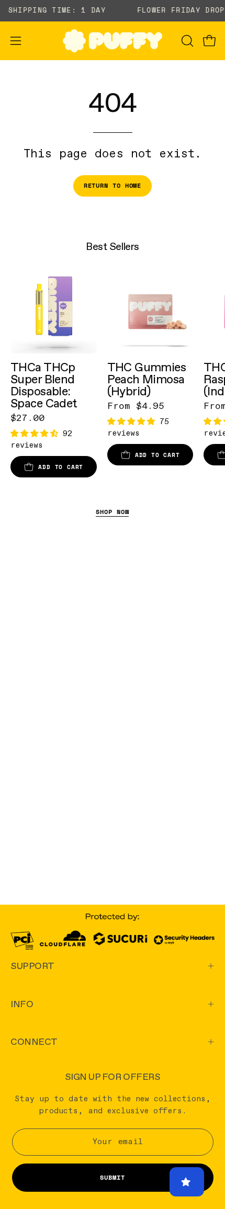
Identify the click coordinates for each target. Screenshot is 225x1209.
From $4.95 (135, 406)
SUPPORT (32, 965)
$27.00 (27, 418)
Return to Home (113, 185)
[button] (186, 40)
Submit (112, 1177)
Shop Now (112, 512)
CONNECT (34, 1041)
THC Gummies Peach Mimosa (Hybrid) (146, 379)
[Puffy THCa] (112, 40)
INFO (21, 1003)
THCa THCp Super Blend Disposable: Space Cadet (43, 385)
